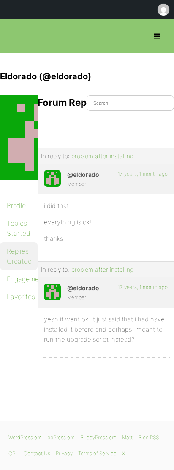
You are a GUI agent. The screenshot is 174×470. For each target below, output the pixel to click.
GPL (13, 453)
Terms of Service (97, 453)
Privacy (64, 453)
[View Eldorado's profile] (52, 178)
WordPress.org (25, 437)
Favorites (21, 296)
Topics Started (18, 228)
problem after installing (102, 155)
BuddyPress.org (98, 437)
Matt (127, 437)
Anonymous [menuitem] (163, 9)
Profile (16, 205)
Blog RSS (148, 437)
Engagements (22, 279)
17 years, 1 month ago (143, 173)
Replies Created (19, 256)
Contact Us (37, 453)
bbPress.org (13, 36)
